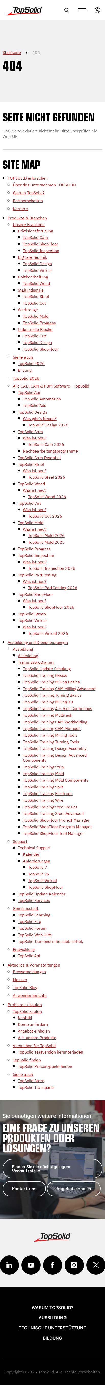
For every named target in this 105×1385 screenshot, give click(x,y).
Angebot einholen (73, 1188)
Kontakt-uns (24, 1188)
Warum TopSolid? (52, 1307)
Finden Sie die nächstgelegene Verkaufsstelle (41, 1168)
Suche (66, 10)
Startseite (12, 52)
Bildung (52, 1338)
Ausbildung (52, 1317)
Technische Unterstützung (53, 1327)
